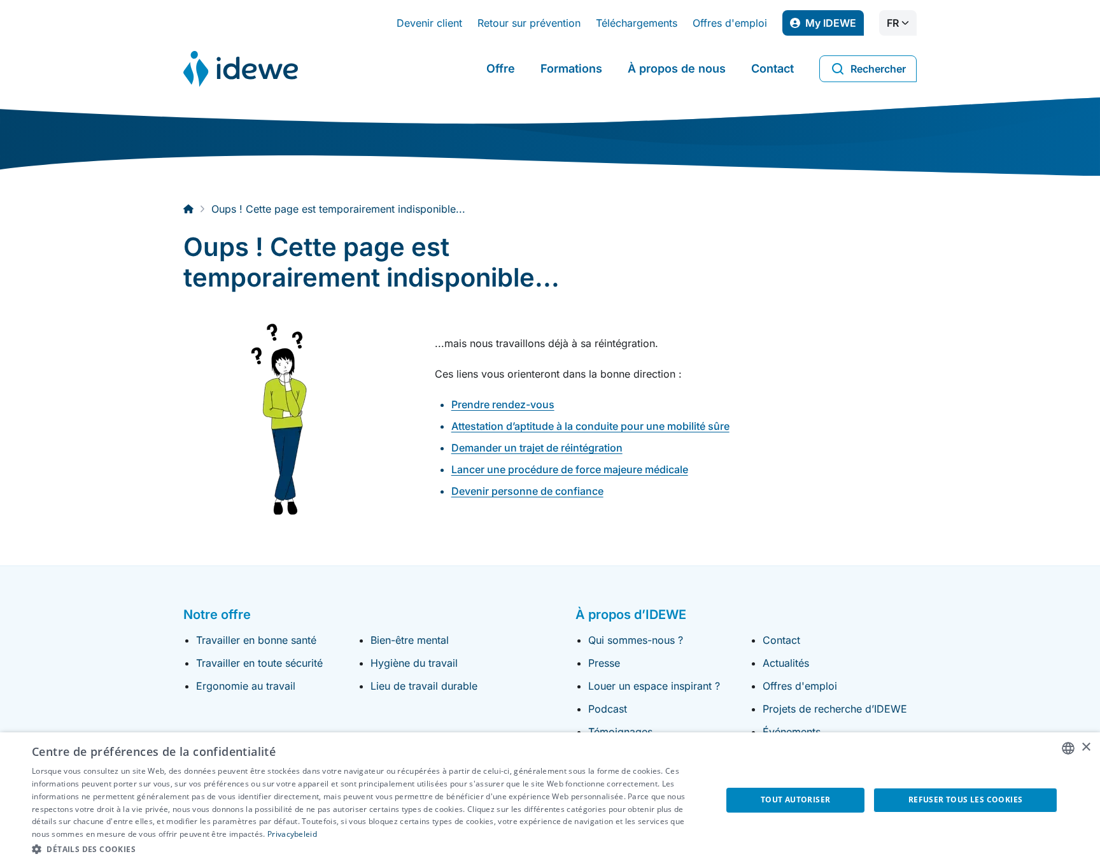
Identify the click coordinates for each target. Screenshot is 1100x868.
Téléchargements (636, 23)
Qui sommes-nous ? (635, 640)
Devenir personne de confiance (527, 491)
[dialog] (550, 800)
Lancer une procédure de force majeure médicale (569, 469)
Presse (604, 663)
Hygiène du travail (414, 663)
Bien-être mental (409, 640)
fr (893, 23)
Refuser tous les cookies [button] (965, 799)
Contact (772, 68)
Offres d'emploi (730, 23)
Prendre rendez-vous (502, 404)
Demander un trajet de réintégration (537, 447)
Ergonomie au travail (245, 685)
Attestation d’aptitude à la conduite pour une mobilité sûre (590, 426)
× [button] (1085, 747)
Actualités (786, 663)
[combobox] (1068, 748)
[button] (367, 849)
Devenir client (429, 23)
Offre (500, 68)
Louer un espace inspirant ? (654, 685)
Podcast (607, 708)
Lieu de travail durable (423, 685)
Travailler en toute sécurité (259, 663)
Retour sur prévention (529, 23)
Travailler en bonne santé (256, 640)
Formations (571, 68)
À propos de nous (677, 68)
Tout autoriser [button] (796, 799)
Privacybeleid (292, 834)
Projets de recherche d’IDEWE (835, 708)
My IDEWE (834, 26)
